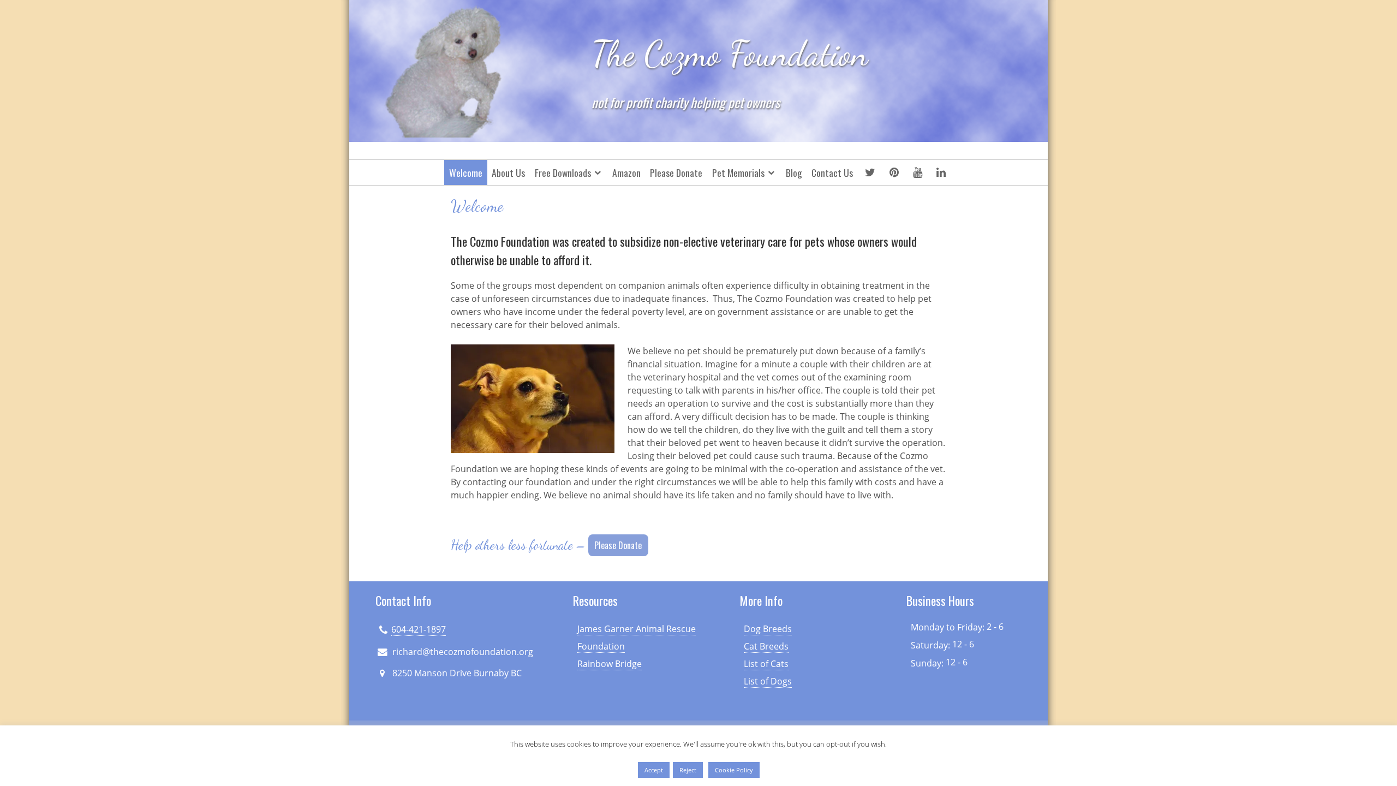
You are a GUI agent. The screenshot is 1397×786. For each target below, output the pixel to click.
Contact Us (832, 172)
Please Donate (676, 172)
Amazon (626, 172)
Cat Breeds (766, 646)
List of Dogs (768, 681)
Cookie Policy (734, 770)
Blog (794, 172)
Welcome (465, 172)
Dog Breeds (768, 629)
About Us (508, 172)
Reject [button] (687, 770)
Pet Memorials (738, 172)
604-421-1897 (418, 629)
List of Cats (766, 664)
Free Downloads (563, 172)
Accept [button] (653, 770)
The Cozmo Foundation (730, 54)
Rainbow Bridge (609, 664)
